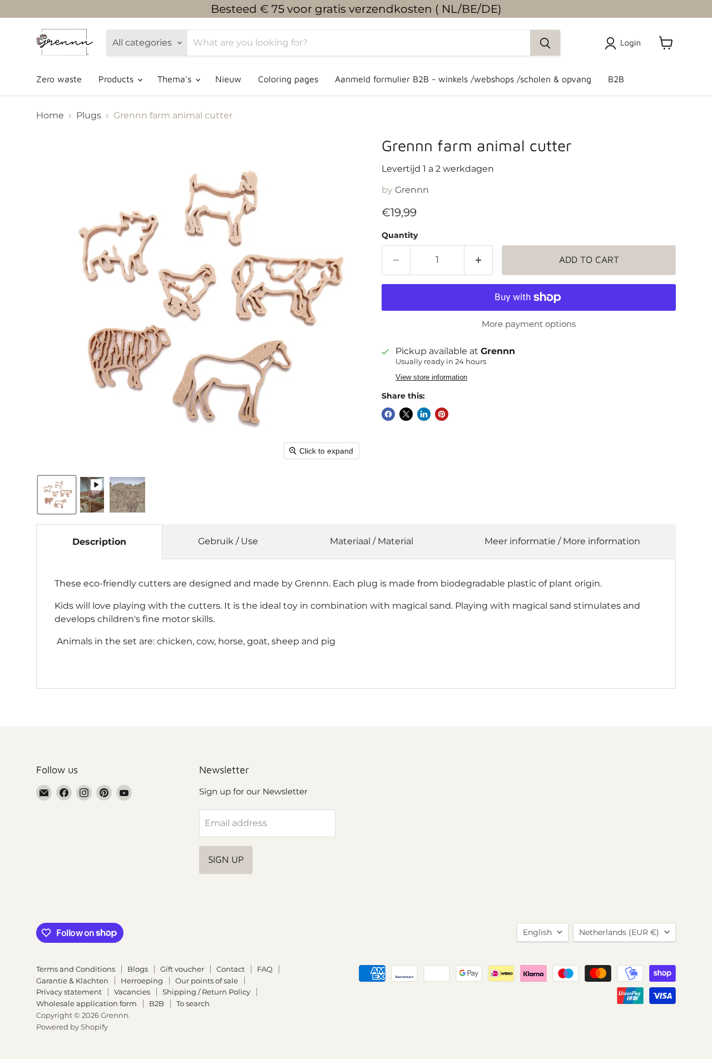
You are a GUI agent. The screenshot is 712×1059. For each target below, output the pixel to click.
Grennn (412, 190)
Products (117, 79)
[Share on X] (406, 414)
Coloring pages (288, 79)
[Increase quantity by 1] (478, 260)
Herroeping (142, 980)
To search (193, 1003)
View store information (431, 377)
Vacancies (132, 991)
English (537, 932)
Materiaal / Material (371, 541)
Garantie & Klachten (72, 980)
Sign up (226, 859)
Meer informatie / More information (562, 541)
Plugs (88, 116)
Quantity (400, 235)
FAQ (265, 968)
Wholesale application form (86, 1003)
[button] (625, 43)
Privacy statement (69, 991)
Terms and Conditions (75, 968)
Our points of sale (206, 980)
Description (99, 541)
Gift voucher (182, 968)
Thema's (175, 79)
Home (50, 116)
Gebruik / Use (228, 541)
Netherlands (619, 932)
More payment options (529, 324)
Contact (230, 968)
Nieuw (228, 79)
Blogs (137, 968)
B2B (616, 79)
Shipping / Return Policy (206, 991)
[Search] (545, 43)
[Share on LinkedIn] (424, 414)
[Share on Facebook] (388, 414)
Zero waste (59, 79)
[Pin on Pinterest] (441, 414)
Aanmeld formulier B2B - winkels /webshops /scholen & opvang (463, 79)
